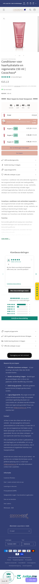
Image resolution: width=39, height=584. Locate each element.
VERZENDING (17, 86)
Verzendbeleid (21, 562)
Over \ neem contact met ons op (14, 482)
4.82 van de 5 (24, 298)
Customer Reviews (9, 478)
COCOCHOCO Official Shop (18, 557)
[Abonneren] (29, 531)
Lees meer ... (5, 239)
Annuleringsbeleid (27, 565)
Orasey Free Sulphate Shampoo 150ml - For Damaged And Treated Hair (19, 122)
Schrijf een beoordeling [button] (19, 318)
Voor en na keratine (10, 499)
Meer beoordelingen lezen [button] (19, 291)
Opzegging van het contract (19, 355)
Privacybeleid (28, 559)
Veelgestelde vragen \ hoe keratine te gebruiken (18, 495)
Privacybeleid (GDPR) (10, 491)
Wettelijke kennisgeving (15, 565)
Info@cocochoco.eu (20, 407)
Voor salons (7, 503)
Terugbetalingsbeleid (18, 559)
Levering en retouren (10, 486)
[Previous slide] (2, 274)
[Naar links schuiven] (15, 55)
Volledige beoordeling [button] (14, 284)
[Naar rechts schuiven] (24, 55)
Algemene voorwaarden (11, 562)
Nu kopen (19, 153)
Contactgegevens (31, 562)
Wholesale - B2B (9, 508)
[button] (4, 10)
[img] (15, 260)
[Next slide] (36, 274)
